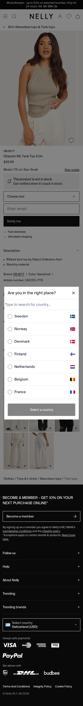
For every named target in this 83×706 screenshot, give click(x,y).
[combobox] (41, 304)
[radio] (10, 316)
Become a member (20, 516)
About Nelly (11, 580)
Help (6, 567)
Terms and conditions (16, 686)
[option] (41, 316)
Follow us (9, 553)
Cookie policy (63, 686)
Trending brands (14, 607)
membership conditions (17, 531)
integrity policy (51, 531)
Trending (9, 594)
